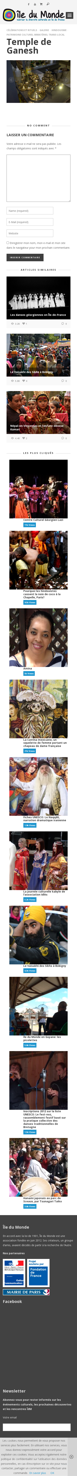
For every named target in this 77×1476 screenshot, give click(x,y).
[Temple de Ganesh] (38, 81)
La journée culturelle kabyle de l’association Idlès (44, 893)
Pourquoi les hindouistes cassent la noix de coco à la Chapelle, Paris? (42, 594)
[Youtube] (35, 4)
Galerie (44, 30)
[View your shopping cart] (41, 4)
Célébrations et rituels (22, 30)
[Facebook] (28, 4)
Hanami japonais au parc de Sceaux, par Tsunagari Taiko (42, 1199)
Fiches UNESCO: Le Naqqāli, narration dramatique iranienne (44, 818)
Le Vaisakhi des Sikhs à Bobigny (44, 966)
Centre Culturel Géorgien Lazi (43, 520)
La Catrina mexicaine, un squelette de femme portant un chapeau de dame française (45, 743)
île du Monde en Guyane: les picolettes (42, 1038)
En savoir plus (37, 1473)
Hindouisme (59, 30)
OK (52, 1473)
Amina (27, 668)
